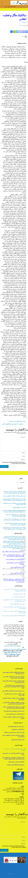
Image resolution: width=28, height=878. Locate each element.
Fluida (13, 873)
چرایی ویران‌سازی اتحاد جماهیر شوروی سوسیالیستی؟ (12, 653)
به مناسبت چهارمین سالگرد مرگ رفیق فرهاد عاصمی (15, 524)
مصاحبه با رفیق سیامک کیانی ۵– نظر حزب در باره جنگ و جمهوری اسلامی (14, 611)
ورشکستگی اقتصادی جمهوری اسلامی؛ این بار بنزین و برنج (14, 615)
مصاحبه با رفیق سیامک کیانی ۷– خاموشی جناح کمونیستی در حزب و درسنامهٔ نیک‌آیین (14, 600)
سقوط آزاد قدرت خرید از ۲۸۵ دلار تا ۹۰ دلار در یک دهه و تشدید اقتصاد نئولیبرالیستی (15, 590)
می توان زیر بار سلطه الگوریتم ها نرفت (18, 604)
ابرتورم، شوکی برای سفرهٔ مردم (19, 596)
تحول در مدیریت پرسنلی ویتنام (19, 593)
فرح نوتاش (23, 558)
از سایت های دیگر (21, 6)
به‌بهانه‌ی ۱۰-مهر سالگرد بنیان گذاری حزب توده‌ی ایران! (15, 519)
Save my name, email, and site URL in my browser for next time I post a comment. (14, 462)
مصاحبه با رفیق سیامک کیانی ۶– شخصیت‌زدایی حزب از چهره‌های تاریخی (15, 607)
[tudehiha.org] (19, 2)
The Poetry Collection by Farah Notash (12, 646)
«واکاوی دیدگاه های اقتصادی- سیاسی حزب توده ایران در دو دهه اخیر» (14, 749)
